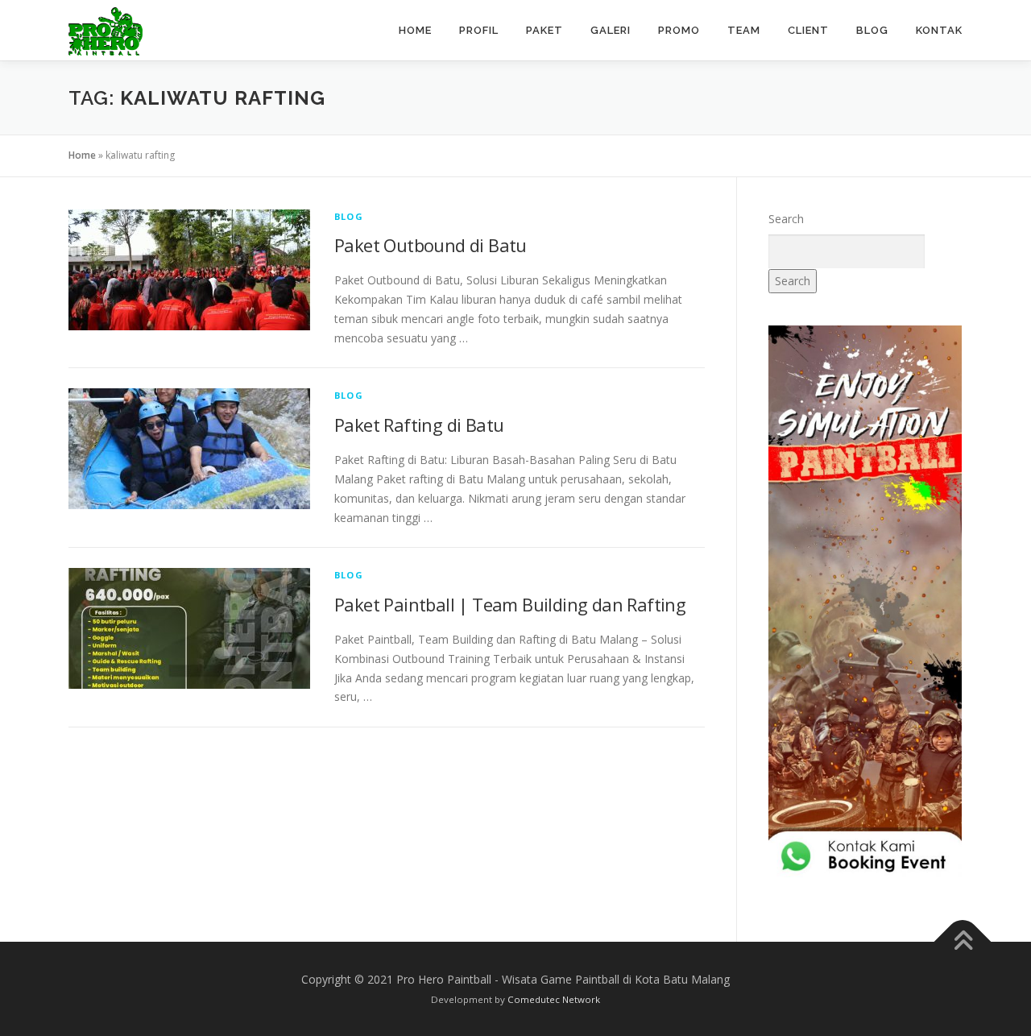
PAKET (544, 30)
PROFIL (479, 30)
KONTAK (939, 30)
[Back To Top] (963, 941)
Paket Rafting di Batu (418, 424)
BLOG (872, 30)
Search (786, 218)
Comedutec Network (553, 999)
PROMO (679, 30)
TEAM (743, 30)
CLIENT (808, 30)
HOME (415, 30)
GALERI (610, 30)
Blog (348, 216)
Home (82, 155)
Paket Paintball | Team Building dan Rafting (509, 604)
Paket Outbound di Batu (430, 245)
